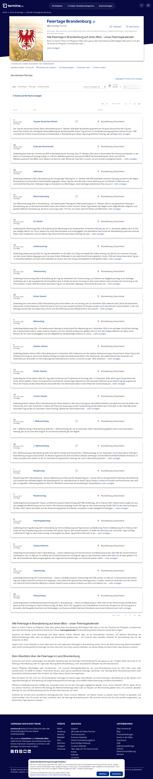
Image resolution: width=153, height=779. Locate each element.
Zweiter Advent (40, 346)
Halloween (38, 171)
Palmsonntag (39, 595)
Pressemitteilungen (125, 734)
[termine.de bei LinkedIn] (30, 752)
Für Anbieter (57, 6)
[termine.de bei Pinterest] (21, 752)
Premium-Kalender (79, 737)
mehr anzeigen (124, 134)
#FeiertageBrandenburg (77, 31)
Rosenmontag (39, 495)
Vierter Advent (40, 396)
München (61, 743)
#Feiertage (51, 31)
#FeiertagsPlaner (130, 31)
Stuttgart (61, 746)
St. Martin (37, 221)
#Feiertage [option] (32, 87)
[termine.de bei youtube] (25, 752)
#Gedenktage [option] (22, 87)
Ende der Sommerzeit (43, 146)
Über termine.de (124, 728)
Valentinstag (39, 570)
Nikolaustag (38, 321)
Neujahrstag (39, 470)
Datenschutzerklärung (126, 751)
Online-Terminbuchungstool (82, 6)
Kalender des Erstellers (47, 67)
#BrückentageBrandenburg (97, 31)
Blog (118, 731)
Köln (59, 740)
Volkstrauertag (40, 246)
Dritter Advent (40, 371)
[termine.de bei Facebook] (17, 752)
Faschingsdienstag (41, 520)
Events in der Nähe (125, 737)
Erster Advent (39, 296)
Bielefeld (60, 737)
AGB (118, 743)
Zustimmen (116, 774)
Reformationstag (41, 196)
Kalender (75, 754)
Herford (60, 734)
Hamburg (61, 731)
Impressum (121, 740)
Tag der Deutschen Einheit (45, 121)
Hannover (61, 749)
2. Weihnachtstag (41, 445)
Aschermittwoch (40, 545)
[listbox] (47, 87)
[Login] (141, 5)
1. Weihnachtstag (41, 421)
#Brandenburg (61, 31)
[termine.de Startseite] (14, 6)
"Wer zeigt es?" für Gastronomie (84, 749)
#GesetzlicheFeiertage (55, 33)
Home (5, 12)
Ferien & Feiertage (16, 12)
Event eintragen (105, 6)
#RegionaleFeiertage (115, 31)
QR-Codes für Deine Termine (83, 731)
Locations (75, 757)
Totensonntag (39, 271)
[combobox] (117, 87)
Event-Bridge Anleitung (80, 743)
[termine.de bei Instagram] (13, 752)
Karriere (120, 754)
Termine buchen (78, 734)
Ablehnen (103, 774)
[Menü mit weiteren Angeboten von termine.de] (148, 5)
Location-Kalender (78, 746)
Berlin (59, 728)
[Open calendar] (105, 87)
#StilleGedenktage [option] (43, 87)
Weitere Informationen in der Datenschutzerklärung (50, 775)
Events (74, 752)
